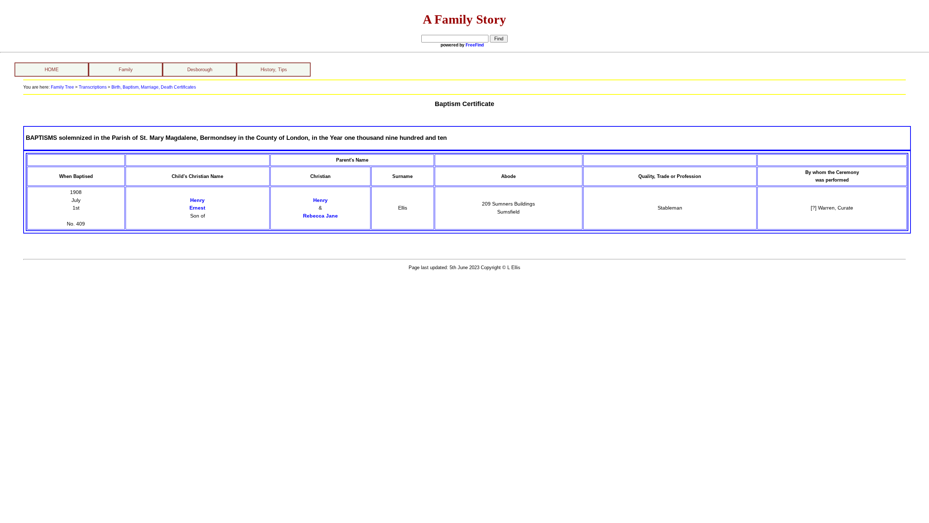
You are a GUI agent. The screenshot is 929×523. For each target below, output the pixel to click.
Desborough (199, 69)
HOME (52, 69)
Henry (320, 200)
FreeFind (475, 45)
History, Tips (274, 69)
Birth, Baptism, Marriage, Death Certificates (153, 87)
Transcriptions (93, 87)
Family (126, 69)
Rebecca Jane (320, 216)
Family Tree (62, 87)
